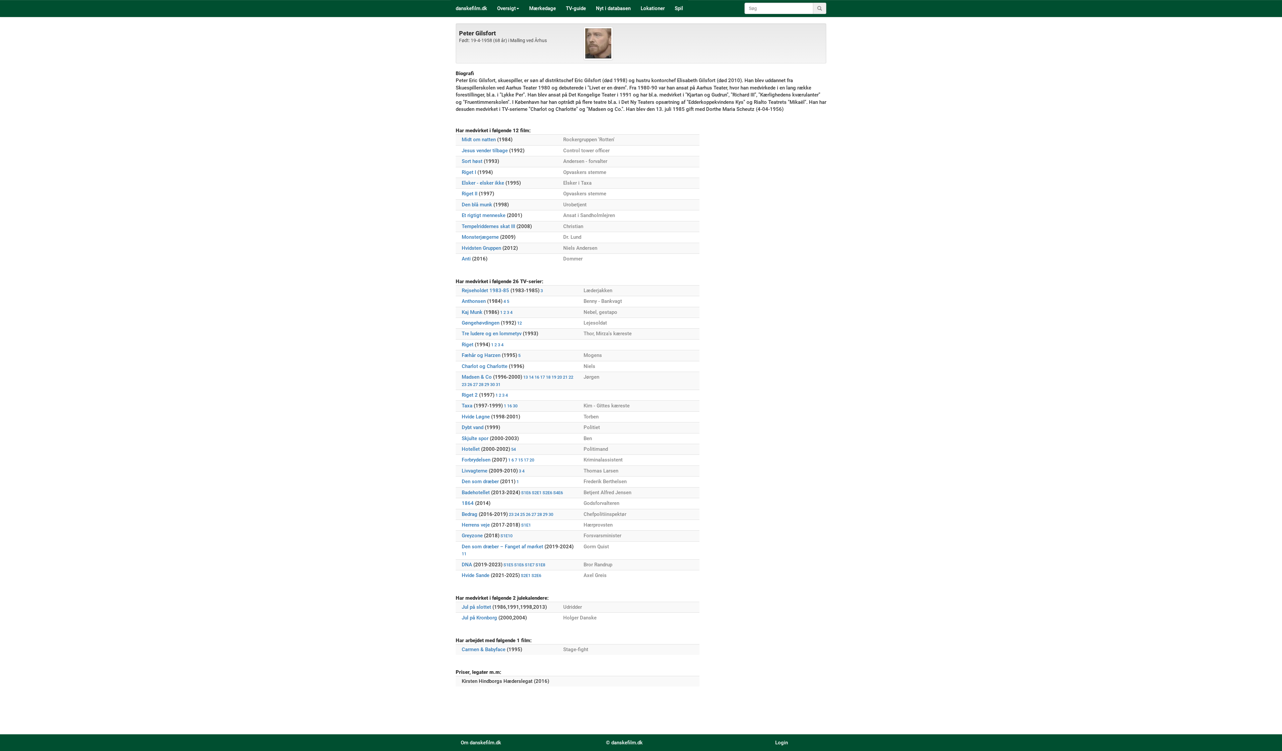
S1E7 (530, 564)
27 (475, 384)
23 (464, 384)
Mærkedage (542, 8)
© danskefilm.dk (624, 743)
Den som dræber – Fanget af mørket (502, 547)
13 (525, 377)
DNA (467, 565)
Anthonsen (474, 301)
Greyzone (472, 536)
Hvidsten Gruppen (481, 248)
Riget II (469, 194)
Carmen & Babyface (483, 649)
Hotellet (471, 449)
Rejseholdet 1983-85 (485, 291)
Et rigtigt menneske (483, 215)
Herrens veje (476, 525)
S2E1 (537, 492)
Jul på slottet (476, 607)
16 (537, 377)
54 (513, 449)
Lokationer (653, 8)
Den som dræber (480, 482)
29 (486, 384)
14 (531, 377)
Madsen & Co (477, 377)
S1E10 (506, 535)
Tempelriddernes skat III (488, 226)
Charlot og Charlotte (484, 366)
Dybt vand (472, 427)
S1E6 (526, 492)
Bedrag (469, 514)
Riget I (469, 172)
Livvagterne (474, 471)
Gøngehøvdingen (480, 323)
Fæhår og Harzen (481, 355)
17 (542, 377)
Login (781, 743)
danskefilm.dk (471, 8)
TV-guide (576, 8)
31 (498, 384)
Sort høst (472, 161)
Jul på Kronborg (479, 618)
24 (516, 514)
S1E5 (508, 564)
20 (559, 377)
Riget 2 (470, 395)
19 (554, 377)
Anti (466, 259)
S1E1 (526, 525)
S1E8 (540, 564)
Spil (679, 8)
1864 (468, 503)
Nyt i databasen (613, 8)
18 (548, 377)
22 (571, 377)
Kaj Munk (472, 312)
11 (464, 553)
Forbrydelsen (476, 460)
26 (469, 384)
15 (520, 459)
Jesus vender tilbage (485, 151)
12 (519, 323)
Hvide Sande (475, 575)
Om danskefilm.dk (481, 743)
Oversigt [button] (506, 8)
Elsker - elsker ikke (483, 183)
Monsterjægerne (480, 237)
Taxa (467, 406)
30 (492, 384)
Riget (467, 345)
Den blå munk (477, 205)
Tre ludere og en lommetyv (491, 334)
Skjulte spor (475, 438)
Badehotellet (476, 493)
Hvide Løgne (476, 417)
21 (565, 377)
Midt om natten (479, 140)
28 (481, 384)
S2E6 (547, 492)
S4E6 (558, 492)
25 (522, 514)
